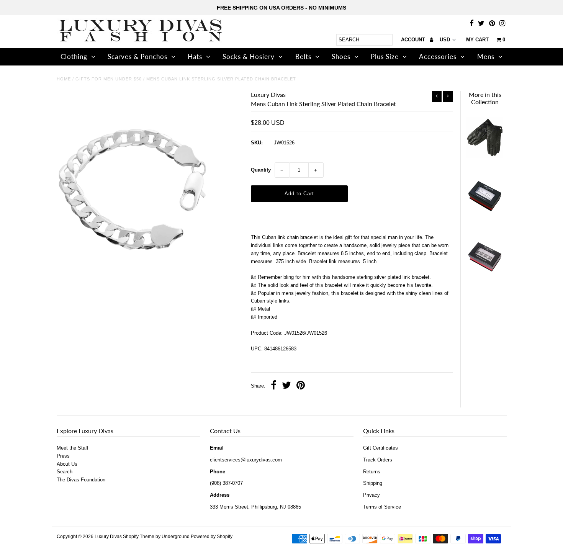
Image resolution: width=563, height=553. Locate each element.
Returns (371, 471)
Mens (485, 56)
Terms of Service (382, 507)
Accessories (438, 56)
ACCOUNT (414, 40)
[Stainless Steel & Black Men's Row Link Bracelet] (484, 279)
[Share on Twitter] (286, 386)
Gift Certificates (380, 448)
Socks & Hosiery (249, 56)
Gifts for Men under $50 (108, 79)
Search (64, 471)
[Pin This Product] (300, 386)
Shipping (372, 483)
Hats (195, 56)
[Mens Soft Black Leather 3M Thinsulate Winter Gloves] (484, 160)
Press (63, 456)
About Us (67, 464)
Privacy (371, 495)
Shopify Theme (138, 536)
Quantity (261, 170)
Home (64, 79)
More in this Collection (485, 98)
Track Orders (377, 460)
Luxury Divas (108, 536)
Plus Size (385, 56)
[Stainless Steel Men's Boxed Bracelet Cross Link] (484, 220)
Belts (303, 56)
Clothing (74, 56)
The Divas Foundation (81, 480)
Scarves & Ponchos (137, 56)
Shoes (341, 56)
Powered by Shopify (211, 536)
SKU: (257, 143)
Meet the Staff (72, 448)
